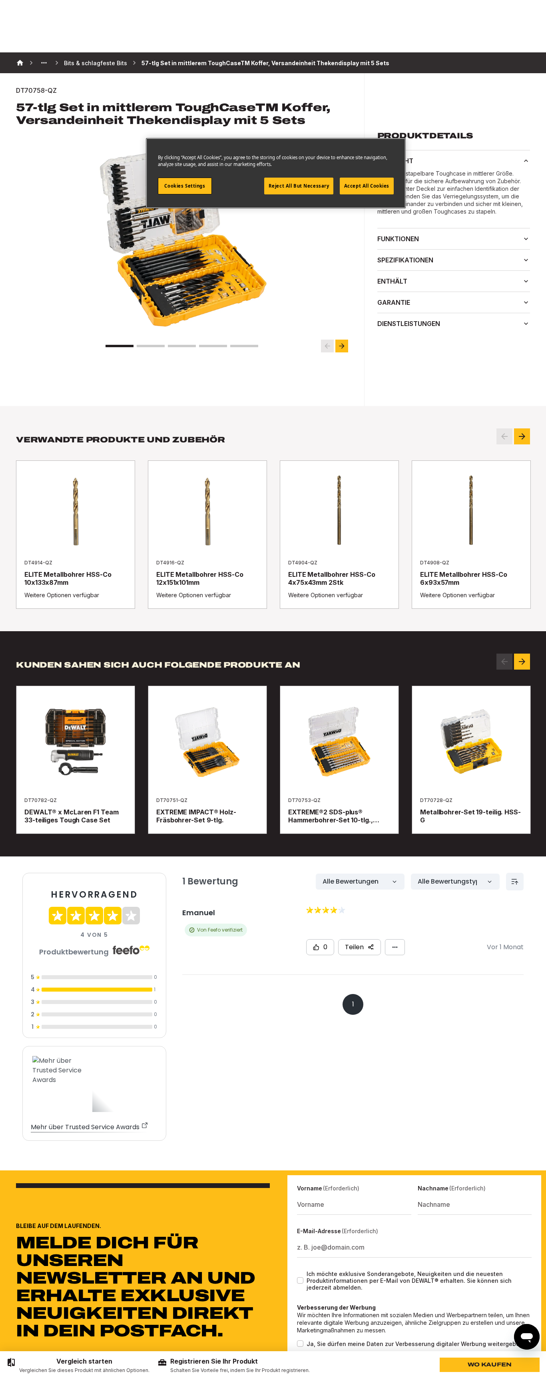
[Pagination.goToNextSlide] (522, 662)
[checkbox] (300, 1280)
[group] (77, 1366)
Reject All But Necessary (299, 186)
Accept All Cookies (366, 186)
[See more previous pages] (44, 62)
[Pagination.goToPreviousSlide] (504, 662)
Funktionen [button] (398, 239)
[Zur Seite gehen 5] (244, 346)
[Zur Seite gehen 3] (182, 346)
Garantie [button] (393, 302)
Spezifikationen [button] (405, 260)
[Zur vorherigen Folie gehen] (327, 346)
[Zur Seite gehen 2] (151, 346)
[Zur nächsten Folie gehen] (341, 346)
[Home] (20, 63)
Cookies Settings (184, 186)
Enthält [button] (392, 281)
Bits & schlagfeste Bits (95, 63)
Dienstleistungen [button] (408, 324)
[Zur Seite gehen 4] (213, 346)
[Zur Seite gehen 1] (120, 346)
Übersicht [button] (395, 161)
